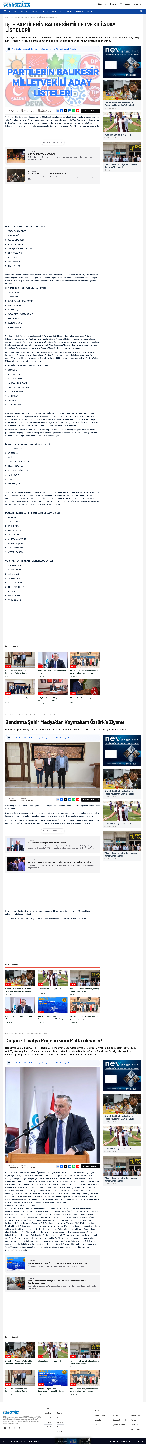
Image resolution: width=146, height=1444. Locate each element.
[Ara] (141, 11)
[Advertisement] (52, 203)
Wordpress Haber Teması (134, 1441)
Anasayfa (8, 17)
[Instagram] (14, 1428)
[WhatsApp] (73, 110)
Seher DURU (12, 800)
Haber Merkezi (13, 112)
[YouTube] (77, 110)
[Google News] (57, 110)
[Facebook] (61, 110)
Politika (16, 17)
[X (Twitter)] (65, 110)
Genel (15, 715)
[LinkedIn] (69, 110)
